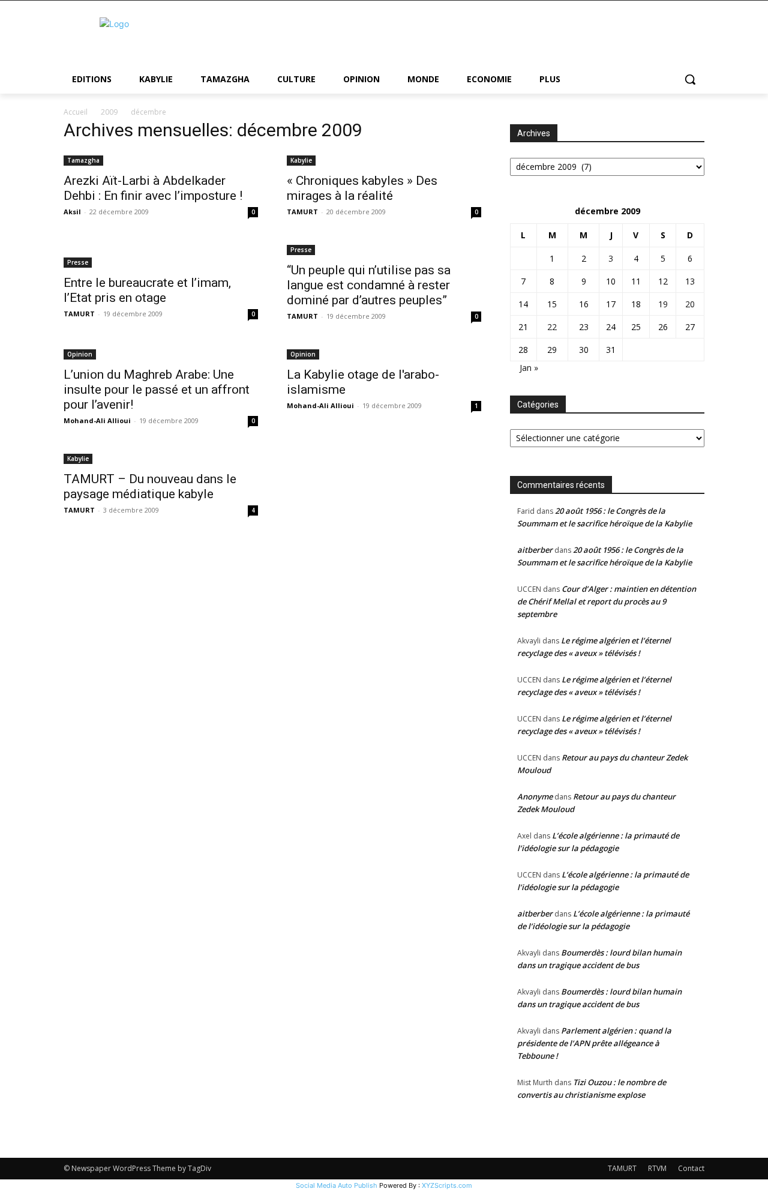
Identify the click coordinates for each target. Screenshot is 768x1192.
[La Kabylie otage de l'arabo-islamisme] (384, 353)
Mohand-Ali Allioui (97, 420)
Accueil (76, 112)
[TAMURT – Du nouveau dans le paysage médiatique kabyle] (161, 457)
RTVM (657, 1168)
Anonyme (535, 796)
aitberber (535, 549)
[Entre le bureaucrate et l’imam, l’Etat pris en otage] (161, 255)
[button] (690, 79)
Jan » (529, 367)
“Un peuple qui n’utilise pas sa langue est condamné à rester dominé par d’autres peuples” (369, 285)
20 (690, 304)
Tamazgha (83, 160)
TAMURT (302, 211)
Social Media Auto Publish (336, 1185)
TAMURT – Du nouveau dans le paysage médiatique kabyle (150, 486)
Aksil (72, 211)
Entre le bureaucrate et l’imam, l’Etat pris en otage (147, 290)
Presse (77, 262)
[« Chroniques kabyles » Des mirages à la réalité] (384, 159)
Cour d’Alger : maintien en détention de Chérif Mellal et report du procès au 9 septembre (606, 601)
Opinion (79, 354)
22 (552, 327)
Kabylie (301, 160)
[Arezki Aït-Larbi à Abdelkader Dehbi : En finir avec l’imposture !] (161, 159)
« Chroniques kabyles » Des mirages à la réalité (362, 188)
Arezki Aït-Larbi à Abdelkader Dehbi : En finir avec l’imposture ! (153, 188)
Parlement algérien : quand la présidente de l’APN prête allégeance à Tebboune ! (594, 1043)
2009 (109, 112)
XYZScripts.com (447, 1185)
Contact (691, 1168)
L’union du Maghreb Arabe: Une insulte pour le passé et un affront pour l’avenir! (157, 389)
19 (663, 304)
